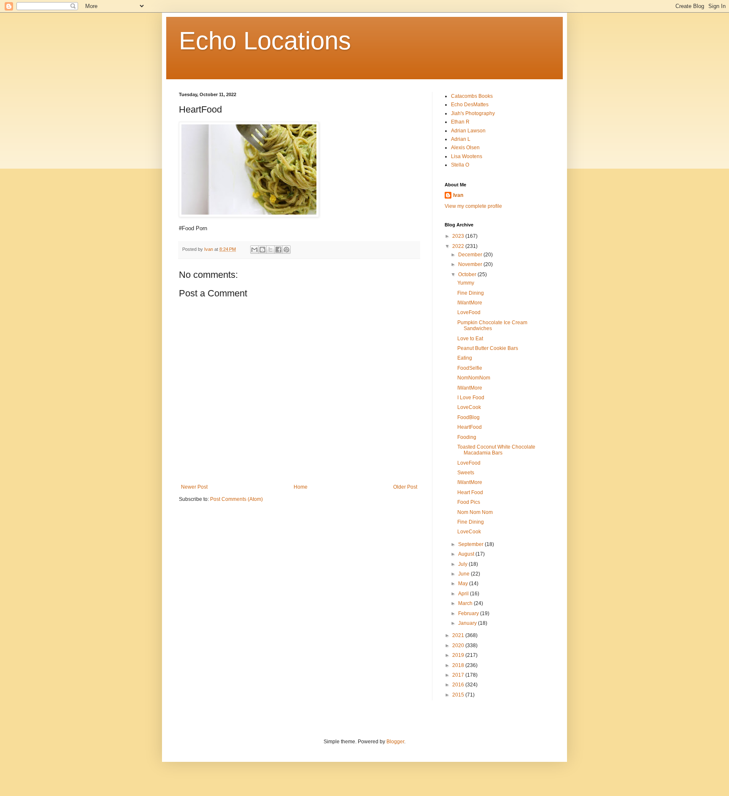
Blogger (395, 742)
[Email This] (254, 249)
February (469, 613)
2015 (458, 695)
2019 (458, 655)
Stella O (460, 165)
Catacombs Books (472, 96)
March (466, 603)
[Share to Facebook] (278, 249)
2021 (458, 635)
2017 (458, 675)
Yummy (465, 283)
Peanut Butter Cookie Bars (487, 348)
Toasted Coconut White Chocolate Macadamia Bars (496, 450)
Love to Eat (470, 339)
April (464, 594)
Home (301, 487)
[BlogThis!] (262, 249)
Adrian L (460, 139)
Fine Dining (470, 293)
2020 (458, 645)
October (468, 274)
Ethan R (460, 122)
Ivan (458, 195)
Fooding (466, 437)
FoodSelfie (469, 368)
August (466, 554)
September (471, 544)
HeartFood (469, 427)
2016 (458, 685)
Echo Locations (265, 41)
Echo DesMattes (470, 105)
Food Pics (468, 502)
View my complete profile (473, 206)
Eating (464, 358)
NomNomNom (473, 378)
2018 (458, 665)
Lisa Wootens (466, 156)
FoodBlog (468, 417)
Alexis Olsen (465, 148)
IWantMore (469, 303)
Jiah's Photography (473, 113)
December (470, 255)
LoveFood (469, 312)
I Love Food (470, 398)
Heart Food (470, 492)
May (463, 583)
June (464, 574)
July (463, 564)
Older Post (405, 487)
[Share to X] (270, 249)
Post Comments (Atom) (236, 499)
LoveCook (469, 407)
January (468, 623)
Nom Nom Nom (475, 512)
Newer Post (194, 487)
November (470, 264)
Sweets (465, 473)
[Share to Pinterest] (286, 249)
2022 (458, 246)
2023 (458, 236)
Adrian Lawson (468, 131)
